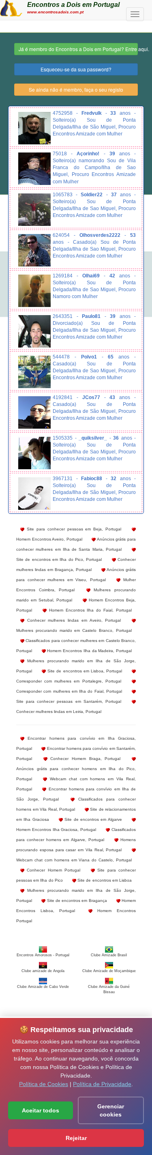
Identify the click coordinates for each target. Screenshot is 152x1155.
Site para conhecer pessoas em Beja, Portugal (72, 529)
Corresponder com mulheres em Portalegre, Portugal (68, 681)
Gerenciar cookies (110, 1110)
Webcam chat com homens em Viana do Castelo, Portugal (74, 860)
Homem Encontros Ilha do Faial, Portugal (89, 610)
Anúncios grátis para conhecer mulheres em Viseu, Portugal (76, 574)
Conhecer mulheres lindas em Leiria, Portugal (58, 711)
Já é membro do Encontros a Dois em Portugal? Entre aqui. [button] (78, 48)
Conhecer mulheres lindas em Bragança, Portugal (76, 564)
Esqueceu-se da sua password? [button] (76, 69)
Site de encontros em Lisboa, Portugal (84, 671)
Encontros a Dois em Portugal (73, 4)
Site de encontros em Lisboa (104, 880)
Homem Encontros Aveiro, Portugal (49, 539)
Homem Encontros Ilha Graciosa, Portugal (56, 829)
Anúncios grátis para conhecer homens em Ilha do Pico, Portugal (76, 773)
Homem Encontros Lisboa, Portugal (76, 905)
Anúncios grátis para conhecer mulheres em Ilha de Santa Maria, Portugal (76, 544)
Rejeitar (76, 1138)
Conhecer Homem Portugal (52, 870)
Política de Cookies (43, 1084)
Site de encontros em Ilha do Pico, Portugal (59, 559)
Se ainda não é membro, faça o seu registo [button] (76, 89)
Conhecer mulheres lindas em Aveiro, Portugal (72, 620)
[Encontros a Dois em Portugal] (11, 7)
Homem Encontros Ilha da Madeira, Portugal (89, 650)
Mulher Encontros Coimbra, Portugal (76, 585)
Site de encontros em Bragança (76, 900)
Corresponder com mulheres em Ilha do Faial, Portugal (69, 691)
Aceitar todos (40, 1110)
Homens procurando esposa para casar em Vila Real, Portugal (76, 844)
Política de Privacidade (102, 1084)
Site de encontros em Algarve (92, 819)
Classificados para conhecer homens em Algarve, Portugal (76, 834)
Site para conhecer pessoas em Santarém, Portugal (68, 701)
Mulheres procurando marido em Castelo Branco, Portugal (74, 630)
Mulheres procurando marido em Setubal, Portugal (76, 595)
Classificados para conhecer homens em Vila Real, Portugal (76, 804)
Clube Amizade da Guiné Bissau (109, 989)
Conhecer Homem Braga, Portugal (84, 758)
